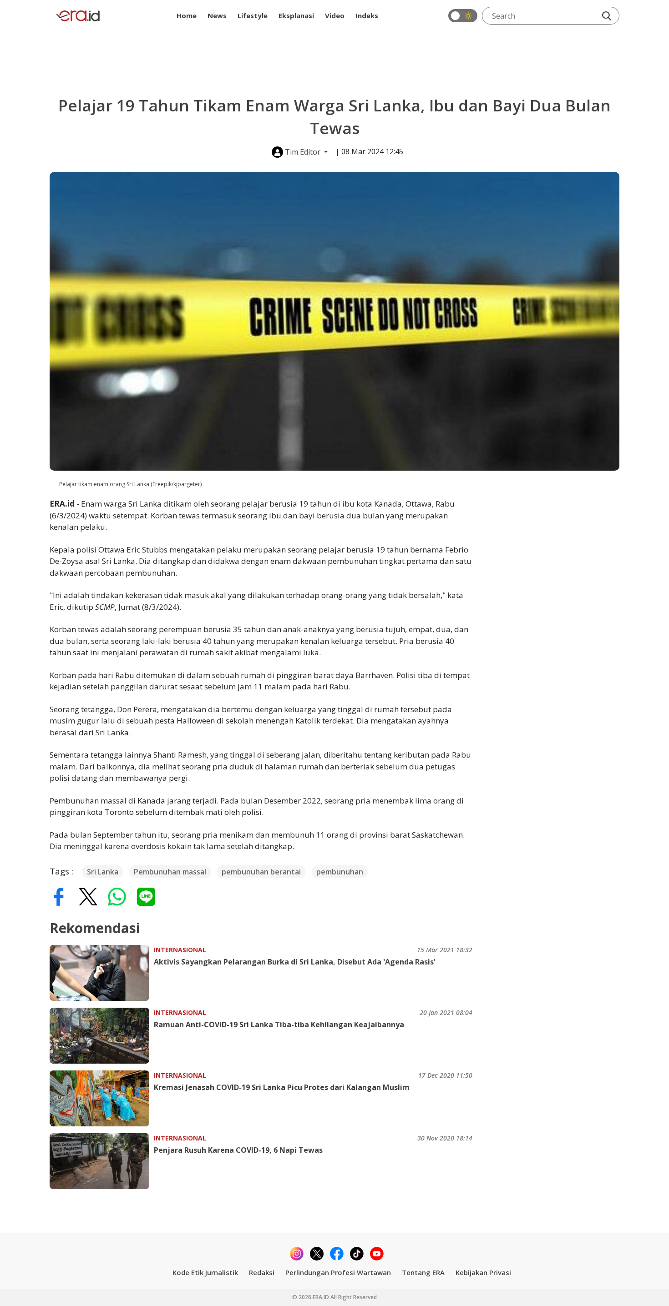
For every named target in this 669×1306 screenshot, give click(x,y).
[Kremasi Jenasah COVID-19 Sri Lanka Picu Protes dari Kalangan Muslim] (102, 1098)
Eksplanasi (296, 15)
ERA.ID (321, 1297)
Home (187, 15)
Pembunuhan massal (170, 872)
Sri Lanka (102, 872)
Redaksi (261, 1272)
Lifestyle (253, 15)
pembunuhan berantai (261, 872)
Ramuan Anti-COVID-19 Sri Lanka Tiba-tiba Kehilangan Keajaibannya (279, 1025)
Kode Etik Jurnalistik (205, 1272)
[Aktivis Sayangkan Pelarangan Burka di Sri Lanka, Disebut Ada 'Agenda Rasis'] (102, 973)
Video (335, 15)
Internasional (180, 949)
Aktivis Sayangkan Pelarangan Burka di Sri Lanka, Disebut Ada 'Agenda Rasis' (295, 962)
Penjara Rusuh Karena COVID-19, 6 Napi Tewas (238, 1150)
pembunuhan (339, 872)
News (217, 15)
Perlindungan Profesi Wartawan (338, 1272)
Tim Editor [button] (302, 152)
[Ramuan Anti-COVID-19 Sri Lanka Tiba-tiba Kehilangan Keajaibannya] (102, 1036)
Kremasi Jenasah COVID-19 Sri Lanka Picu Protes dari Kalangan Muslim (282, 1087)
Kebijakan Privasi (483, 1272)
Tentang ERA (423, 1272)
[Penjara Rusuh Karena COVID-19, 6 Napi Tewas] (102, 1161)
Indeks (366, 15)
